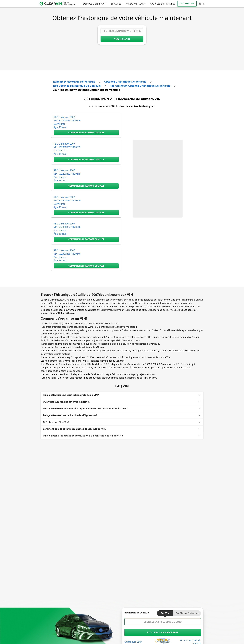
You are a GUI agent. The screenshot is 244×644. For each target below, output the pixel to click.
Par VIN (165, 613)
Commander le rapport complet (86, 132)
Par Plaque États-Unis (187, 613)
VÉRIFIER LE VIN (122, 38)
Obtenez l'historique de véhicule (125, 81)
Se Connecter (187, 3)
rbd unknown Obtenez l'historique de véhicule (140, 85)
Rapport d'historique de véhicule (74, 81)
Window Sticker (135, 3)
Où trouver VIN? (133, 641)
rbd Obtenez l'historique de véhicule (77, 85)
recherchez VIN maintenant (162, 632)
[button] (122, 395)
